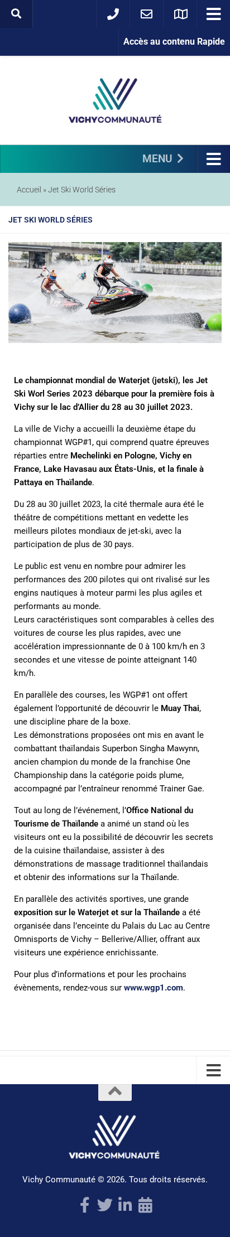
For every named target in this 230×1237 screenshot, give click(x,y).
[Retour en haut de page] (115, 1092)
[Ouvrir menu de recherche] (16, 14)
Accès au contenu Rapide (174, 41)
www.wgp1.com (153, 988)
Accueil (29, 189)
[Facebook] (85, 1205)
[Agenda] (145, 1205)
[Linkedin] (125, 1205)
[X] (105, 1205)
